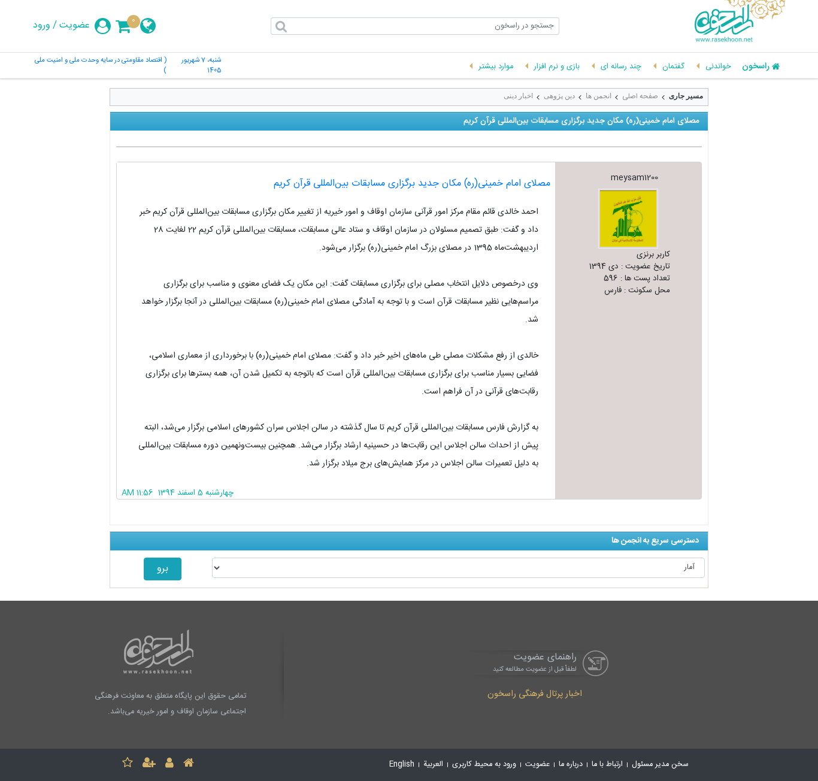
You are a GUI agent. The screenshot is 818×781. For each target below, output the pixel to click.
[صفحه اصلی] (188, 764)
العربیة (433, 764)
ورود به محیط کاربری (484, 764)
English (401, 764)
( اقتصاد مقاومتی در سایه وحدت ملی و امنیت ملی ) (100, 66)
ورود (41, 26)
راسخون (755, 67)
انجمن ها (598, 96)
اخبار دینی (518, 96)
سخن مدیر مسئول (660, 764)
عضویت (74, 26)
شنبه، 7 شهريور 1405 (200, 66)
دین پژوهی (559, 96)
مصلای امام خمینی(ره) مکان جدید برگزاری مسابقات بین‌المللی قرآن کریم (412, 183)
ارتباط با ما (607, 764)
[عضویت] (149, 764)
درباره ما (571, 764)
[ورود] (169, 764)
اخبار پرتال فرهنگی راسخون (534, 694)
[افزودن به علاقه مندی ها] (127, 764)
